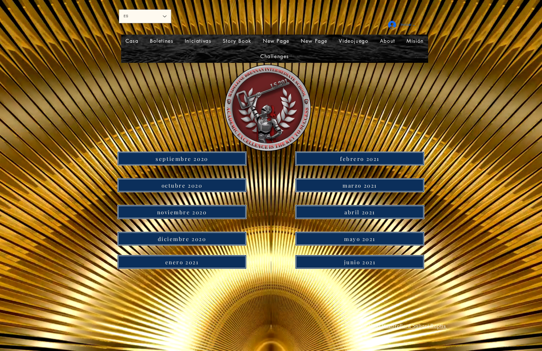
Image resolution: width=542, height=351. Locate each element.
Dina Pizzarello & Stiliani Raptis (408, 326)
